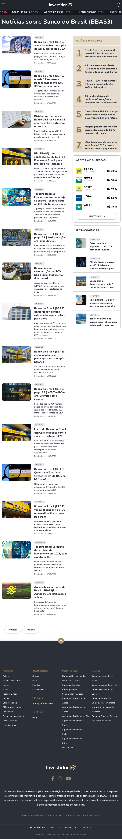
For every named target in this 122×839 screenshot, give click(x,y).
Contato (69, 815)
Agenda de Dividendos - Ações (73, 709)
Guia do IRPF (68, 747)
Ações (6, 676)
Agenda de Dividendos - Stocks (73, 723)
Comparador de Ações (72, 693)
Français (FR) (86, 827)
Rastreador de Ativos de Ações (73, 700)
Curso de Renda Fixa (101, 698)
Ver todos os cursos (101, 720)
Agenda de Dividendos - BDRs (73, 740)
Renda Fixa (8, 711)
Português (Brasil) (37, 827)
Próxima (30, 629)
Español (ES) (70, 827)
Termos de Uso (54, 815)
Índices (6, 698)
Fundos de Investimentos (14, 716)
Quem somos (93, 815)
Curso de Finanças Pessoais (105, 716)
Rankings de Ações (71, 685)
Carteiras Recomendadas (74, 676)
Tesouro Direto (10, 693)
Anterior (12, 629)
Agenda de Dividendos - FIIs (75, 716)
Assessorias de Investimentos (10, 723)
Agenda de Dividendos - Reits (73, 731)
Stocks (35, 676)
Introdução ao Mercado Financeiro (103, 709)
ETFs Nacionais (10, 702)
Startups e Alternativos (43, 703)
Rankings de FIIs (69, 689)
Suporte (80, 815)
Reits (34, 680)
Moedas (36, 685)
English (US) (55, 827)
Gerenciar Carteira (71, 680)
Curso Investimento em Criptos (103, 691)
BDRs (5, 689)
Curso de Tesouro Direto (103, 702)
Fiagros (6, 685)
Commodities (38, 689)
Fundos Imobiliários (12, 680)
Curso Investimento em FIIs (104, 685)
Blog (34, 717)
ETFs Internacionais (12, 707)
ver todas (95, 216)
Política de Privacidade (33, 815)
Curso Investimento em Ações (103, 678)
